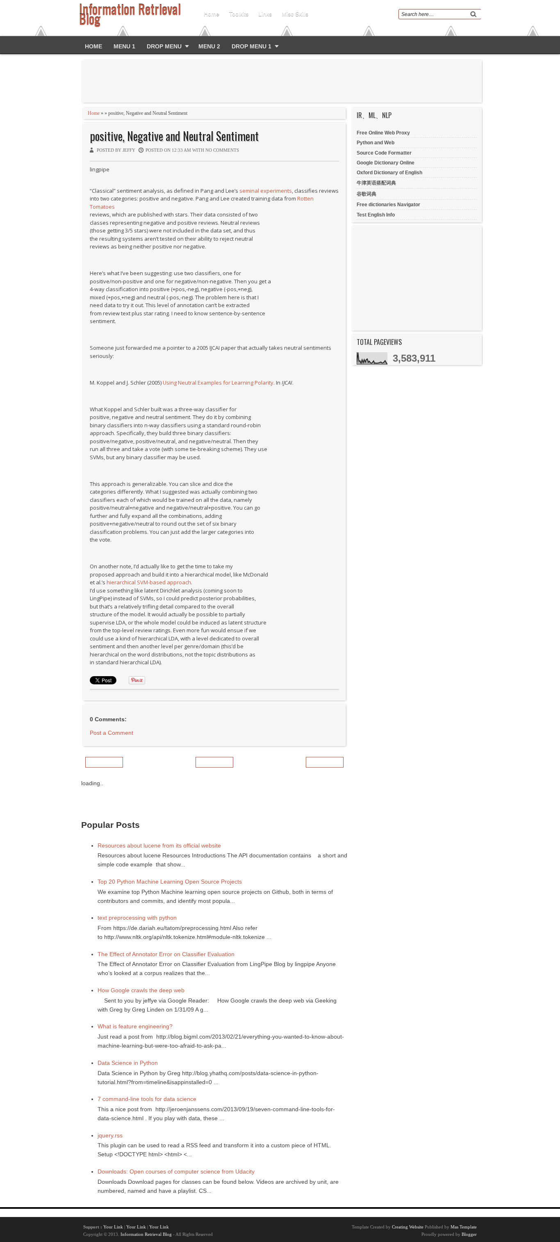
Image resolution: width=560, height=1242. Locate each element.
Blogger (469, 1234)
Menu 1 (124, 46)
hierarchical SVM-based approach (149, 582)
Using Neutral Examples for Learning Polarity (218, 382)
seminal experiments (265, 190)
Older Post (324, 762)
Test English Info (376, 215)
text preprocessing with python (137, 917)
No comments (222, 150)
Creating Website (407, 1226)
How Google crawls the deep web (141, 990)
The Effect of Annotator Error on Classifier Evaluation (166, 954)
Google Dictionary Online (385, 163)
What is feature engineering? (135, 1026)
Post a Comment (111, 732)
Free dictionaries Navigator (388, 204)
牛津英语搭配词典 (376, 183)
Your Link (113, 1226)
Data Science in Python (128, 1063)
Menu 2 (209, 46)
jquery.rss (110, 1135)
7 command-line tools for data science (147, 1099)
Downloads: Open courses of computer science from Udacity (176, 1171)
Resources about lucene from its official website (159, 845)
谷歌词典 (366, 194)
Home (211, 14)
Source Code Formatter (384, 153)
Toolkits (238, 14)
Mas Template (464, 1226)
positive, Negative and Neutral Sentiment (174, 136)
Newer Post (104, 762)
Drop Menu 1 (251, 46)
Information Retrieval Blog (146, 1234)
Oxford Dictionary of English (389, 172)
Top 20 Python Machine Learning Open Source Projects (170, 881)
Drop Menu (164, 46)
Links (265, 14)
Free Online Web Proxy (383, 133)
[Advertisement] (284, 81)
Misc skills (295, 14)
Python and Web (375, 143)
